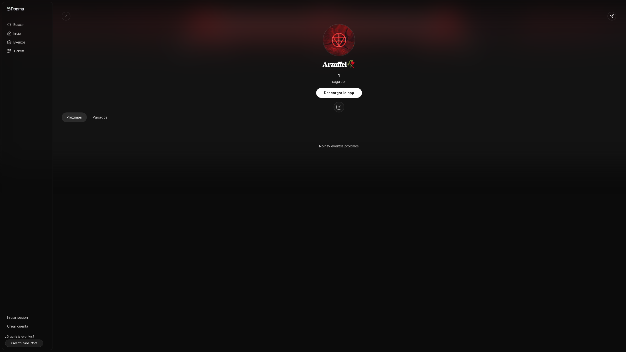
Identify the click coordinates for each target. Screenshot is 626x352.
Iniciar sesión (17, 317)
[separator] (52, 176)
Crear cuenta (17, 326)
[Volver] (66, 16)
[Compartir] (611, 16)
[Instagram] (339, 107)
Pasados (100, 117)
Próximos (74, 117)
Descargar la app (339, 93)
